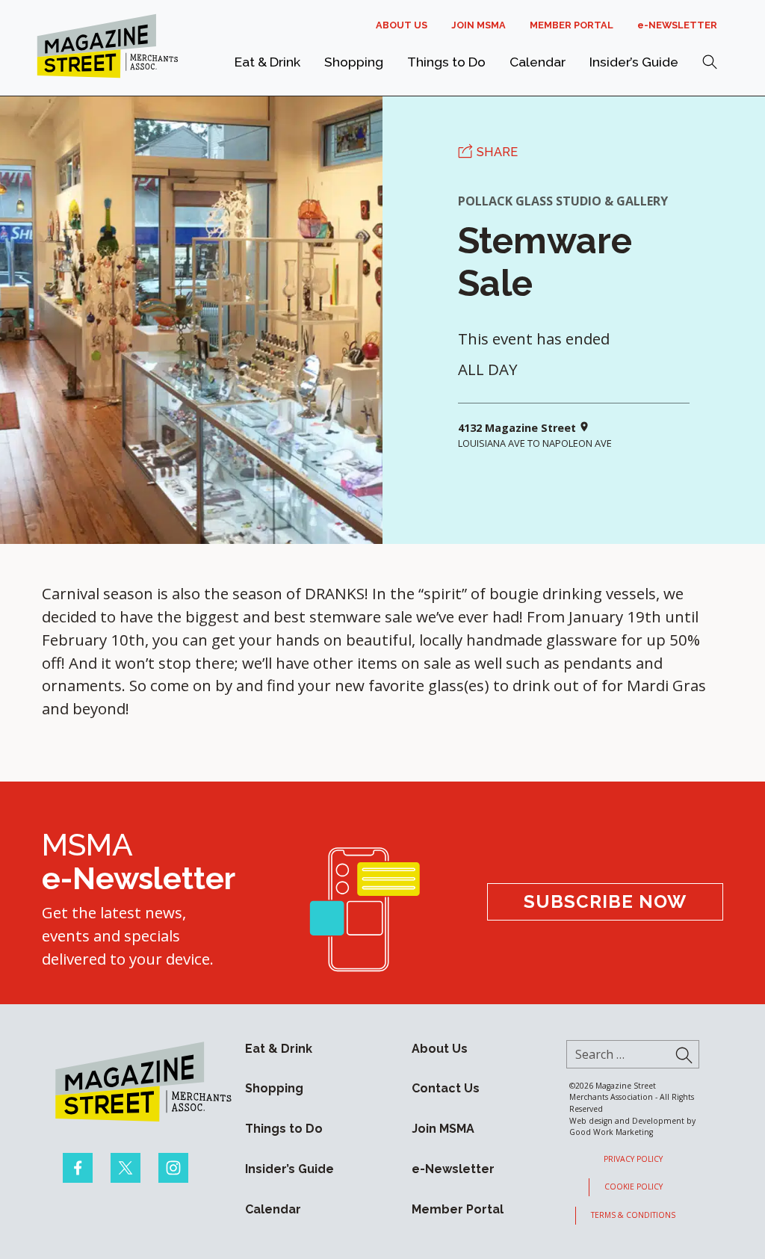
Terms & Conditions (633, 1215)
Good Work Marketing (611, 1132)
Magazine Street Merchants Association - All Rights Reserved (631, 1097)
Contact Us (446, 1088)
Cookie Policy (633, 1186)
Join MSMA (478, 25)
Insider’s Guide (633, 61)
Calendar (538, 61)
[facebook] (78, 1168)
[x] (125, 1168)
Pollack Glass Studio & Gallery (563, 201)
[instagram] (173, 1168)
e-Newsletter (677, 25)
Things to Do (446, 61)
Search (709, 62)
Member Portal (571, 25)
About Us (401, 25)
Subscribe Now (605, 901)
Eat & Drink (267, 61)
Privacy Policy (633, 1159)
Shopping (353, 61)
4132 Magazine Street (518, 428)
